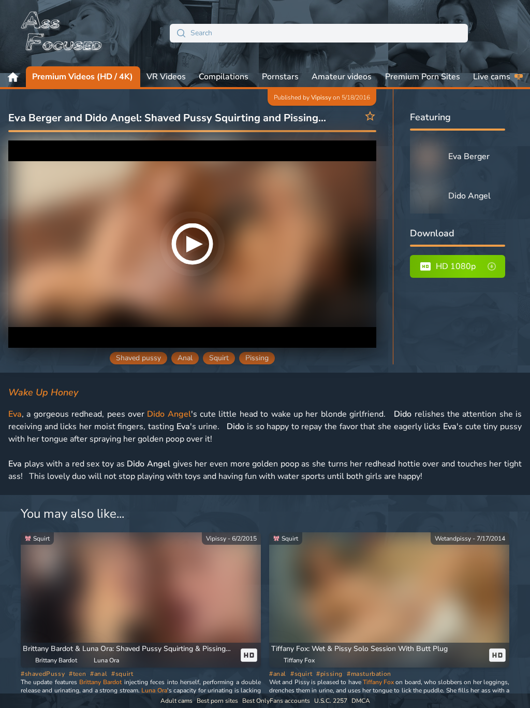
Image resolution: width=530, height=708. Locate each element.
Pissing (257, 358)
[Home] (62, 33)
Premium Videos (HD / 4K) (82, 76)
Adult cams (176, 701)
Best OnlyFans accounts (276, 701)
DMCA (360, 701)
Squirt (219, 358)
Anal (185, 358)
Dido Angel (168, 414)
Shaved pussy (138, 358)
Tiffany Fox (378, 682)
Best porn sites (217, 701)
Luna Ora (154, 690)
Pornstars (280, 76)
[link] (141, 600)
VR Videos (166, 76)
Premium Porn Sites (422, 76)
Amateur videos (342, 76)
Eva (15, 414)
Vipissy (321, 97)
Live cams (491, 76)
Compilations (223, 76)
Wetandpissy (453, 538)
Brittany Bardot (100, 682)
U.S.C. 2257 (330, 701)
